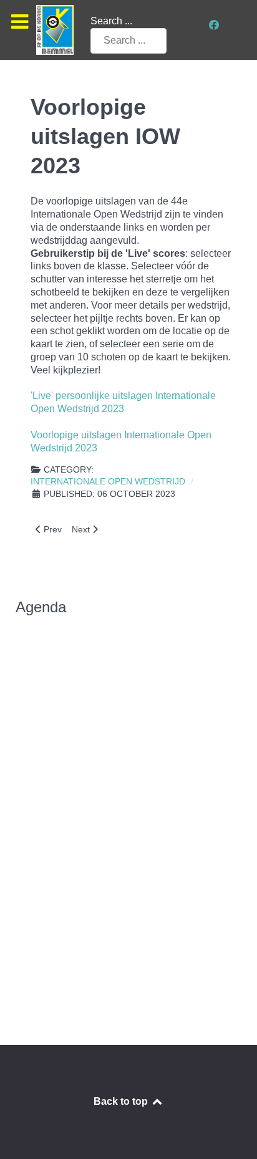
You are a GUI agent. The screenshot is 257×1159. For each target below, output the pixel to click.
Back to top (122, 1101)
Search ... (111, 21)
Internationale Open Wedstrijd (108, 481)
